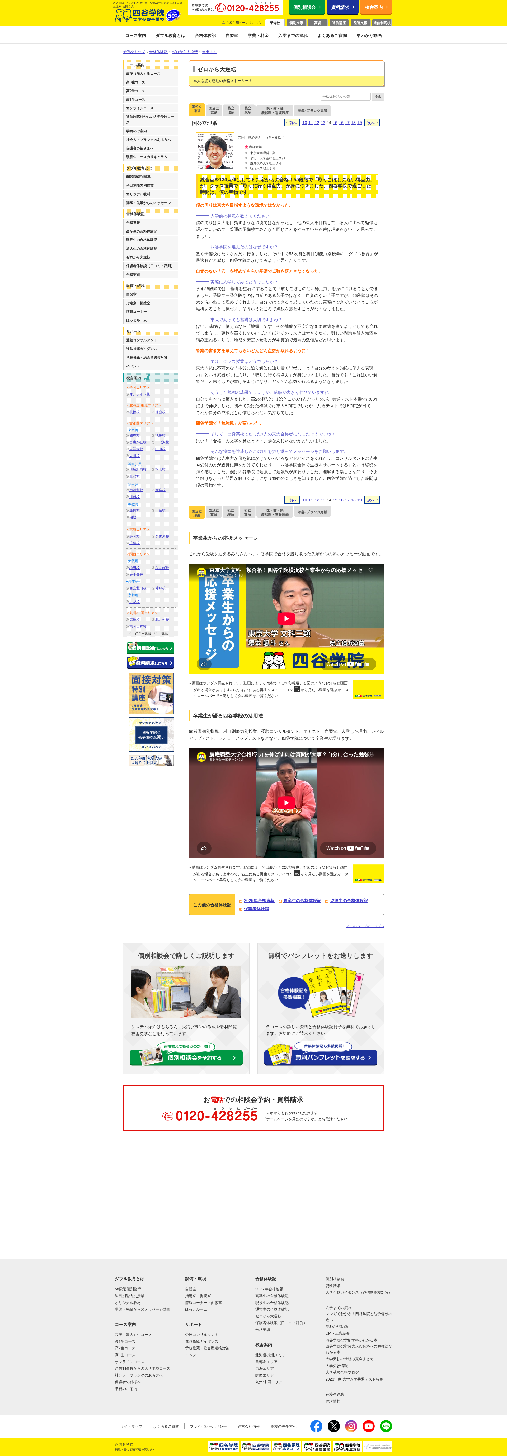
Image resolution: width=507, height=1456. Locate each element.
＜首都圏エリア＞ (139, 422)
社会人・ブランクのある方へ (148, 139)
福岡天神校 (138, 626)
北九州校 (162, 619)
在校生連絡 (335, 1394)
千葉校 (160, 510)
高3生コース (135, 81)
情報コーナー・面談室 (203, 1302)
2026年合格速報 (259, 900)
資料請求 (340, 7)
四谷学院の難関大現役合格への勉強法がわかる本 (359, 1348)
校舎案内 (374, 7)
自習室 (131, 294)
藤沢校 (134, 475)
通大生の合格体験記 (141, 248)
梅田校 (134, 567)
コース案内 (135, 64)
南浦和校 (136, 489)
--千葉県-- (133, 504)
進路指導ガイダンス (141, 348)
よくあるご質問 (166, 1426)
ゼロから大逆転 (138, 256)
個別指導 (296, 22)
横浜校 (160, 469)
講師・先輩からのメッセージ (148, 202)
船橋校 (134, 510)
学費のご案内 (136, 130)
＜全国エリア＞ (138, 387)
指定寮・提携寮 (138, 302)
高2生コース (135, 90)
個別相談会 (304, 7)
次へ (371, 122)
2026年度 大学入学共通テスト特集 (354, 1379)
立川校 (134, 455)
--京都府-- (133, 594)
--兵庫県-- (133, 581)
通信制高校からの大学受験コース (150, 119)
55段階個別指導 (138, 176)
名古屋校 (162, 536)
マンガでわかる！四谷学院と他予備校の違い (359, 1316)
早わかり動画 (337, 1326)
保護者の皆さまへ (140, 147)
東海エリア (264, 1368)
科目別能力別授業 (140, 185)
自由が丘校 (138, 441)
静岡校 (134, 536)
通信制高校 (382, 22)
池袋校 (160, 435)
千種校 (134, 542)
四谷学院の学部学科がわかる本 (351, 1340)
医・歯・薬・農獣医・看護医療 (274, 109)
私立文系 (248, 109)
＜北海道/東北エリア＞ (143, 404)
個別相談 (27, 1157)
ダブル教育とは (139, 167)
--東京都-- (133, 429)
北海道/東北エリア (270, 1354)
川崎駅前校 (138, 469)
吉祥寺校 (136, 448)
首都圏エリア (266, 1361)
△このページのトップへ (365, 925)
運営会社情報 (249, 1426)
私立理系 (231, 109)
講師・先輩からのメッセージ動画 (142, 1309)
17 (347, 122)
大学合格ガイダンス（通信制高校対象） (359, 1292)
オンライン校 (139, 393)
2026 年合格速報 (269, 1288)
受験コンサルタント (141, 339)
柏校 (132, 516)
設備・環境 (135, 285)
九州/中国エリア (268, 1381)
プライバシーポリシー (208, 1426)
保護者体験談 (256, 908)
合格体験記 (135, 213)
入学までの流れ (338, 1307)
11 (310, 122)
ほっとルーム (136, 319)
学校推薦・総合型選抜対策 (146, 357)
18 (353, 122)
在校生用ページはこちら (243, 22)
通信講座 (339, 22)
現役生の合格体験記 (141, 239)
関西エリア (264, 1375)
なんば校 (162, 567)
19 (359, 122)
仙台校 (160, 411)
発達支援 (360, 22)
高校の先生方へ (284, 1426)
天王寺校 (136, 574)
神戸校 (160, 587)
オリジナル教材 (138, 193)
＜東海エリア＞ (138, 529)
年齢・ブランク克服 (312, 109)
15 (335, 122)
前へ (293, 122)
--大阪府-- (133, 560)
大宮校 (160, 489)
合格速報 (133, 222)
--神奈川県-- (135, 463)
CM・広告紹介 (338, 1333)
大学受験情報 (337, 1365)
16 (341, 122)
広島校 (134, 619)
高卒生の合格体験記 (141, 231)
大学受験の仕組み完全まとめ (350, 1358)
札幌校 (134, 411)
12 (316, 122)
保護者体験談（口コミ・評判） (150, 265)
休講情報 (333, 1400)
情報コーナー (136, 311)
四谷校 (134, 435)
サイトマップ (131, 1426)
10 (304, 122)
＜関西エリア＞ (138, 553)
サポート (133, 331)
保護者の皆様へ (128, 1381)
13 (323, 122)
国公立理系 (197, 109)
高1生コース (135, 99)
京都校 (134, 601)
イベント (133, 365)
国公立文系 (214, 109)
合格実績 (133, 274)
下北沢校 (162, 441)
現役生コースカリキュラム (146, 156)
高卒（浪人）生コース (143, 73)
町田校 (160, 448)
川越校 (134, 496)
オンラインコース (140, 107)
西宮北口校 (138, 587)
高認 (317, 22)
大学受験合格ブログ (342, 1372)
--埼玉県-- (133, 484)
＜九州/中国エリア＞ (142, 612)
